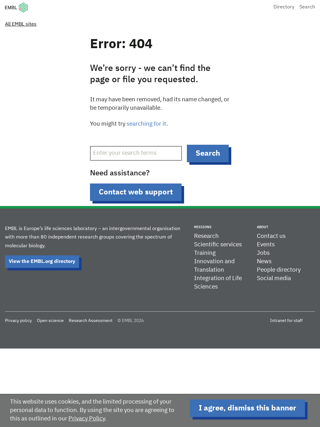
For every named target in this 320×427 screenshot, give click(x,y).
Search (307, 7)
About (262, 227)
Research (206, 236)
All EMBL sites (21, 24)
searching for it (146, 124)
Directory (283, 7)
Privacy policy (18, 321)
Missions (203, 227)
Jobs (263, 253)
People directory (279, 270)
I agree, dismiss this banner (247, 408)
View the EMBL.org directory (42, 261)
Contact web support (136, 192)
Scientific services (218, 245)
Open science (50, 321)
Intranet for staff (286, 321)
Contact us (271, 236)
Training (205, 253)
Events (266, 245)
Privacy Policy (86, 419)
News (264, 261)
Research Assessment (90, 321)
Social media (274, 278)
